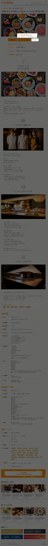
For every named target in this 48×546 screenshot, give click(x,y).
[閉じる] (35, 35)
